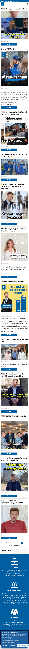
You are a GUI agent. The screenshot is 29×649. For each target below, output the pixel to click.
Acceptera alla (21, 645)
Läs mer (9, 44)
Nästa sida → (17, 545)
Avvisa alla (12, 645)
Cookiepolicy (4, 642)
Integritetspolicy (11, 642)
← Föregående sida (6, 543)
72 (11, 545)
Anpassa (5, 645)
